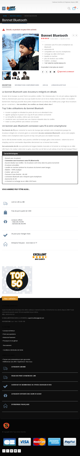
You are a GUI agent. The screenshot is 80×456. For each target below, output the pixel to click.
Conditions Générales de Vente (13, 350)
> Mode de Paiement (8, 337)
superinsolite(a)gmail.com (36, 318)
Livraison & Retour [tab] (58, 85)
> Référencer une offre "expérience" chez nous (17, 362)
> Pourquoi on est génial (10, 341)
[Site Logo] (12, 8)
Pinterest (50, 72)
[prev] (73, 35)
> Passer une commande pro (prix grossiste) (16, 359)
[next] (76, 35)
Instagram (19, 450)
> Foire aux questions (9, 334)
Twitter (46, 72)
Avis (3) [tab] (45, 85)
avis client (54, 39)
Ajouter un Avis (65, 39)
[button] (4, 8)
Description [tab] (6, 85)
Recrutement (7, 345)
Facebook (42, 72)
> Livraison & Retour (8, 331)
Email (54, 72)
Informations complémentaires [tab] (27, 85)
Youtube (15, 450)
